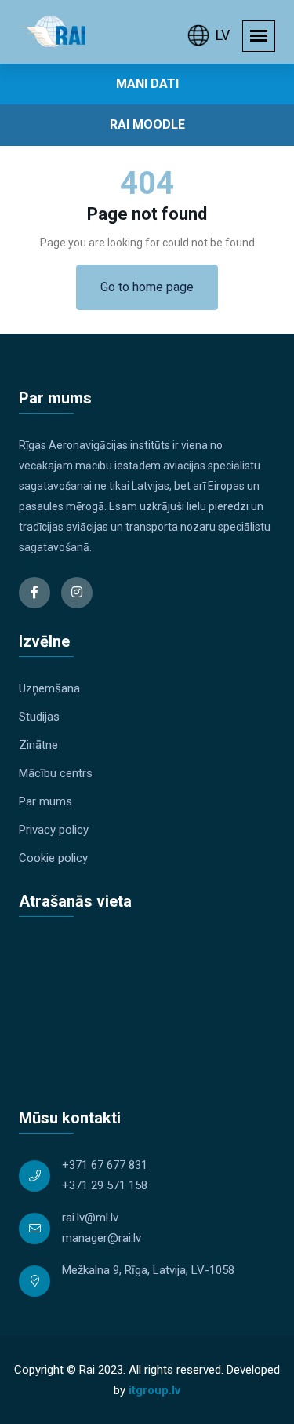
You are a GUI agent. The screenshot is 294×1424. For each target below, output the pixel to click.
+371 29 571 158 (104, 1185)
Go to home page (147, 286)
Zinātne (38, 745)
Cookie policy (53, 858)
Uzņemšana (49, 688)
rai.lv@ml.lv (90, 1217)
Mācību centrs (56, 773)
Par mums (45, 801)
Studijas (39, 717)
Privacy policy (54, 830)
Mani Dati (147, 83)
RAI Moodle (147, 124)
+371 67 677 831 (104, 1165)
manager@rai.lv (101, 1238)
